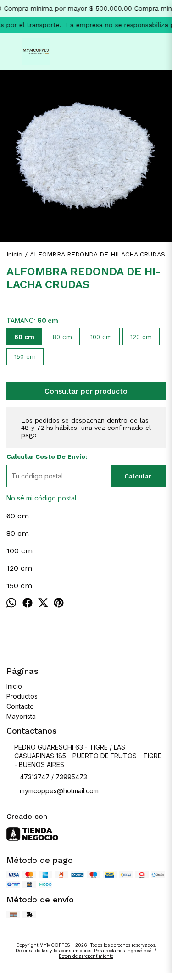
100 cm (101, 337)
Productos (22, 696)
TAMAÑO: (32, 320)
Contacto (20, 706)
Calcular (137, 476)
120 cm (141, 337)
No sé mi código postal (41, 498)
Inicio (14, 686)
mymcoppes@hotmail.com (59, 791)
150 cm (25, 356)
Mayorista (21, 716)
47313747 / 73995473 (53, 777)
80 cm (62, 337)
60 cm (24, 336)
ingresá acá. (140, 950)
